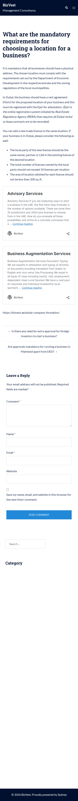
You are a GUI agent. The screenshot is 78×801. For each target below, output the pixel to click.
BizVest (9, 5)
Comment (13, 401)
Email (10, 452)
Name (10, 434)
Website (11, 471)
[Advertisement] (35, 616)
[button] (66, 7)
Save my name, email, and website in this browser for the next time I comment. (38, 497)
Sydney (62, 794)
